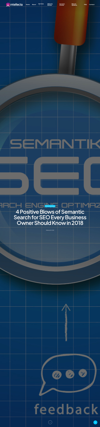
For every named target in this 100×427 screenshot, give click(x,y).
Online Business (50, 206)
